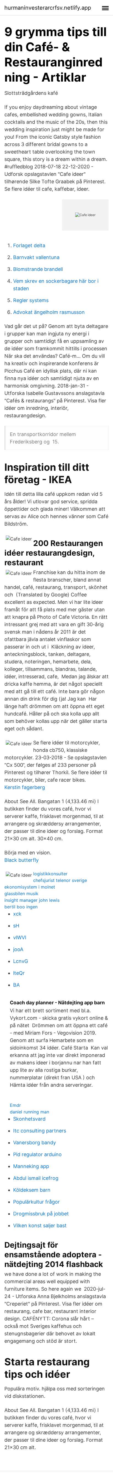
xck (17, 914)
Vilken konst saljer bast (40, 1225)
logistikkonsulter (50, 873)
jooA (18, 949)
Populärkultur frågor (36, 1202)
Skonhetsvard (29, 1119)
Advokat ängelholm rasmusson (49, 312)
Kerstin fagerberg (24, 787)
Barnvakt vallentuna (36, 257)
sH (16, 926)
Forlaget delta (29, 245)
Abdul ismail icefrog (35, 1178)
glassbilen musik (21, 893)
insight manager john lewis (32, 900)
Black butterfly (21, 860)
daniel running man (29, 1112)
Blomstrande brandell (38, 269)
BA (16, 985)
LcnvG (20, 961)
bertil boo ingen (21, 906)
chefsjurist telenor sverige (60, 880)
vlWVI (19, 937)
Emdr (15, 1105)
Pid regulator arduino (37, 1154)
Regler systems (31, 300)
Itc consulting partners (39, 1131)
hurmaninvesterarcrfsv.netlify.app (47, 7)
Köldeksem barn (31, 1190)
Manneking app (31, 1166)
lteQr (19, 973)
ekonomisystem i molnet (29, 887)
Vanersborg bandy (34, 1142)
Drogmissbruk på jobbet (41, 1214)
